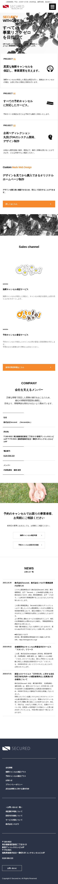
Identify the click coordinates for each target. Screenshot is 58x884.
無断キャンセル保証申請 (28, 535)
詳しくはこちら (11, 204)
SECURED (13, 7)
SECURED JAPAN (16, 748)
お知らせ (9, 780)
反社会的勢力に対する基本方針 (17, 789)
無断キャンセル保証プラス (16, 772)
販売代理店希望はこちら (15, 367)
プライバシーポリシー (14, 785)
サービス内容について (14, 820)
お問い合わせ (12, 868)
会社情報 (9, 768)
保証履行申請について (14, 811)
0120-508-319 (9, 456)
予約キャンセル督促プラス (16, 776)
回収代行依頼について (14, 816)
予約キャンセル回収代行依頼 (28, 545)
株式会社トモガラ (12, 824)
